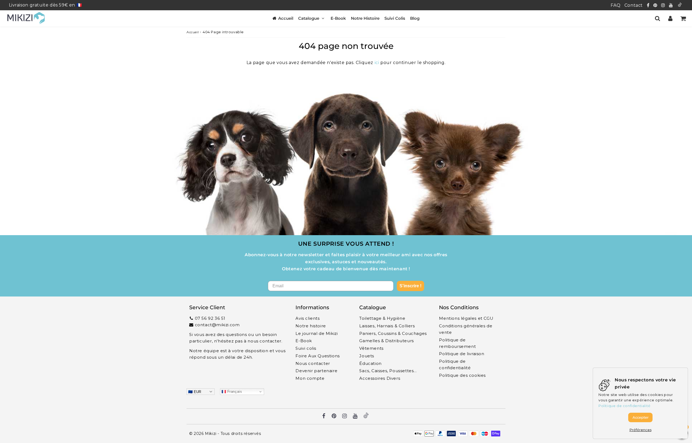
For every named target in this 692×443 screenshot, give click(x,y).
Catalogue (308, 18)
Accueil (285, 18)
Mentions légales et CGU (466, 318)
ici (377, 62)
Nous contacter (312, 363)
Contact (633, 5)
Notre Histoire (365, 18)
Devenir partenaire (316, 370)
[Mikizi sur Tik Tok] (680, 5)
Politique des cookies (462, 375)
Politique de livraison (461, 353)
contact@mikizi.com (217, 324)
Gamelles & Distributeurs (386, 340)
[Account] (670, 18)
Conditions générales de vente (465, 329)
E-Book (338, 18)
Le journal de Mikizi (316, 333)
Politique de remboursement (457, 343)
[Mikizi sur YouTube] (671, 5)
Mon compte (309, 378)
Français (234, 391)
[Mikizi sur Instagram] (663, 5)
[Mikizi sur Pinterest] (655, 5)
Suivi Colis (394, 18)
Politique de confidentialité (455, 364)
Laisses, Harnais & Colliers (387, 325)
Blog (415, 18)
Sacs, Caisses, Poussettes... (388, 370)
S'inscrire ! (410, 286)
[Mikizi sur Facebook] (649, 5)
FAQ (615, 5)
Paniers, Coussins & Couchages (393, 333)
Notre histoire (310, 325)
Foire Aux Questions (317, 355)
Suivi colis (305, 348)
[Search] (657, 18)
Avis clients (307, 318)
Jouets (366, 355)
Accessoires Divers (379, 378)
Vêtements (371, 348)
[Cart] (683, 18)
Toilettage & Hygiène (382, 318)
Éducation (370, 363)
